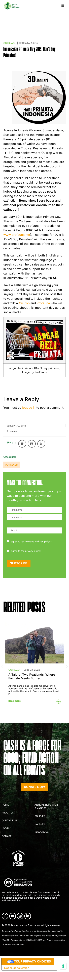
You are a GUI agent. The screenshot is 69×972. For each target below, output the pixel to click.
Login (5, 828)
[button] (63, 6)
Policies (39, 816)
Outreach (9, 43)
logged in (29, 407)
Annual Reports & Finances (46, 806)
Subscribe (18, 563)
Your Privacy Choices (32, 961)
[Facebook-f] (5, 916)
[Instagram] (20, 916)
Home (5, 804)
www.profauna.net (16, 234)
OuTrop (24, 303)
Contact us (9, 820)
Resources (41, 831)
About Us (8, 812)
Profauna (43, 303)
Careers (39, 823)
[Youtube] (12, 916)
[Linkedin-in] (27, 916)
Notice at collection (16, 967)
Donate (6, 836)
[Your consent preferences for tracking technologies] (63, 966)
